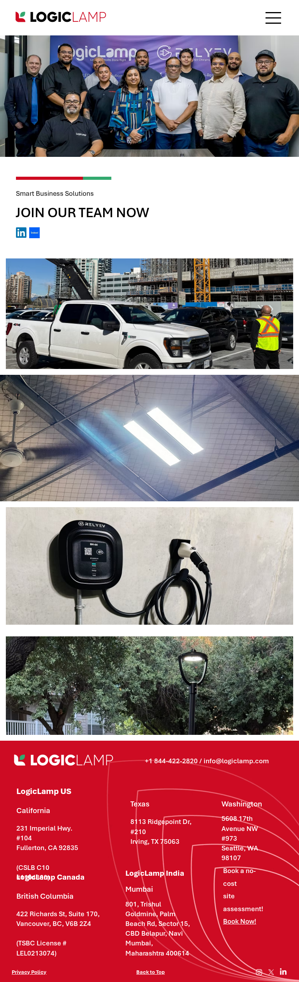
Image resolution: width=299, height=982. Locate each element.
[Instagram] (259, 972)
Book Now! (239, 921)
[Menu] (273, 18)
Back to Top (150, 972)
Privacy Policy (29, 972)
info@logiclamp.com (236, 761)
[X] (271, 972)
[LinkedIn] (283, 972)
